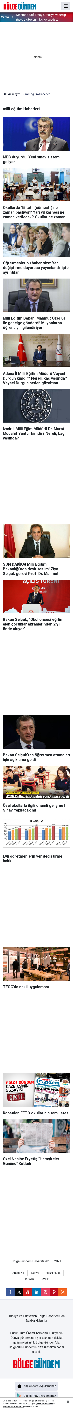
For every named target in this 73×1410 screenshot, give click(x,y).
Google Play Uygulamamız (40, 1395)
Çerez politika (42, 1404)
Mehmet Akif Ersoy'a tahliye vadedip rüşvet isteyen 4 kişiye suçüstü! (41, 17)
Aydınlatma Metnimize (13, 1406)
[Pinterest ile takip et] (54, 1292)
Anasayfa (14, 94)
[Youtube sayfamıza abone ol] (27, 1292)
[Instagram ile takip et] (45, 1292)
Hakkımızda (53, 1273)
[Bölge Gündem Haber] (20, 6)
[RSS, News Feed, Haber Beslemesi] (62, 1292)
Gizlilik (44, 1279)
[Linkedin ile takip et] (36, 1292)
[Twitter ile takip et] (19, 1292)
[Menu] (65, 6)
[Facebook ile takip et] (10, 1292)
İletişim (29, 1279)
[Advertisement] (36, 480)
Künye (35, 1273)
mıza (50, 1404)
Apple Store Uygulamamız (40, 1385)
